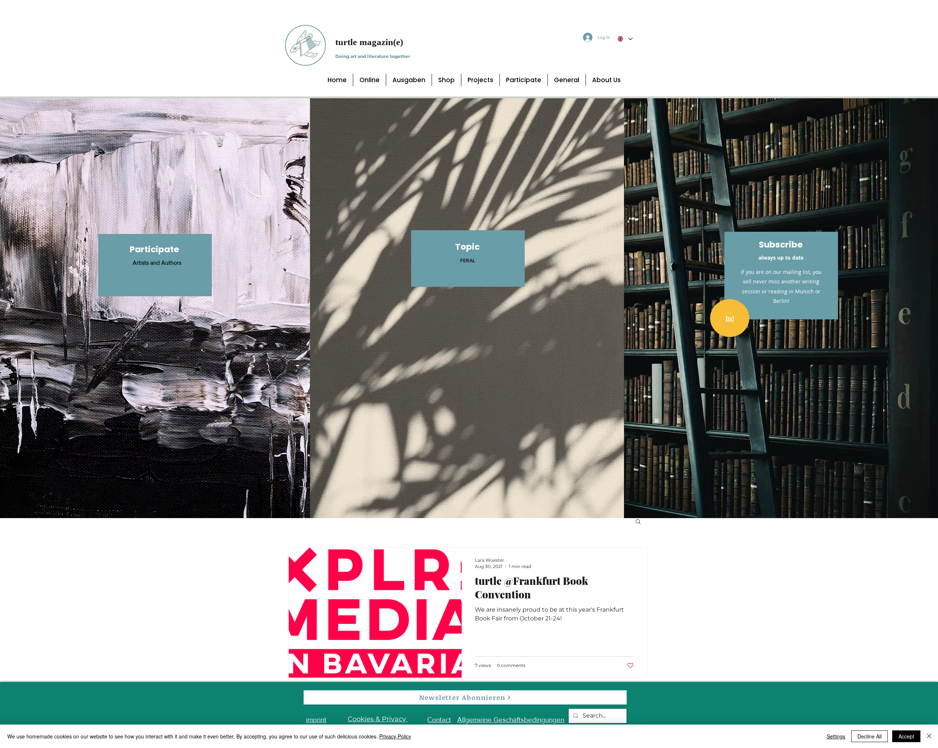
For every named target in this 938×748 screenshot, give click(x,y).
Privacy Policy (395, 736)
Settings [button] (836, 736)
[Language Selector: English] (624, 39)
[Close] (929, 736)
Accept (906, 736)
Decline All (869, 736)
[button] (638, 522)
